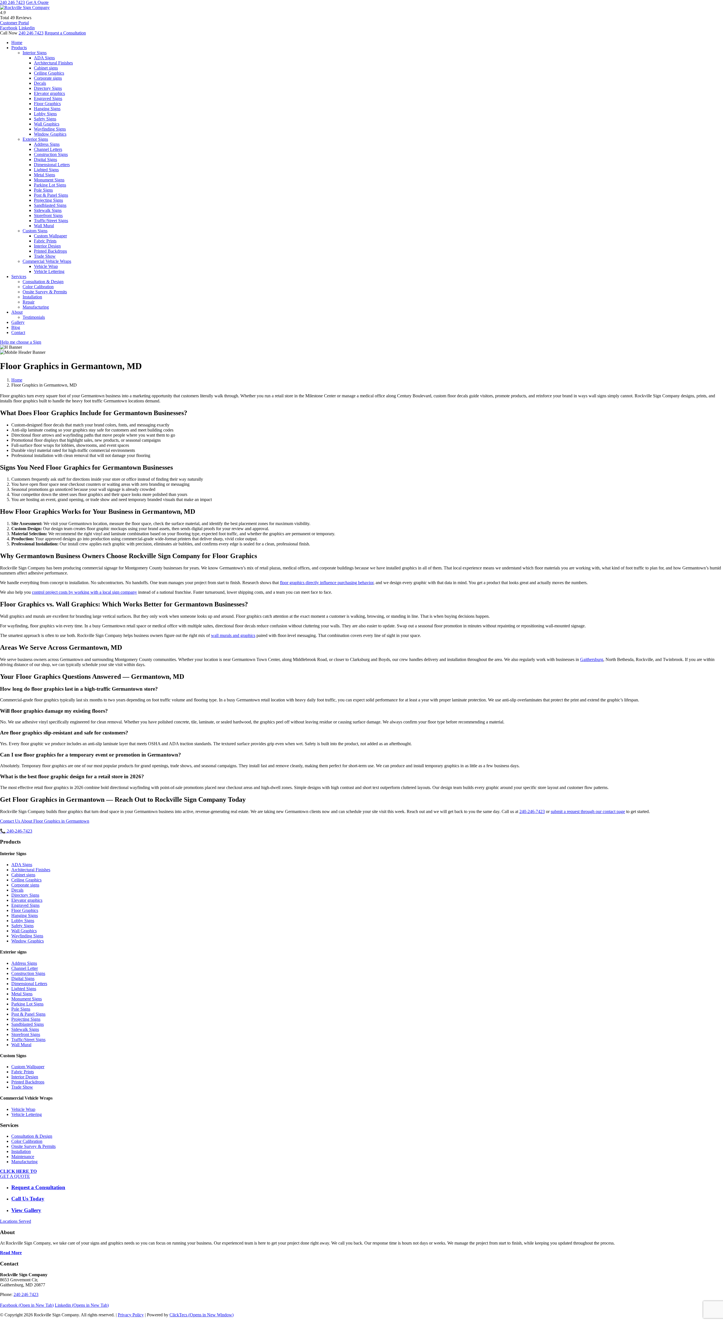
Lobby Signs (45, 113)
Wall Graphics (46, 124)
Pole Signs (43, 190)
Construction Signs (51, 154)
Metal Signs (44, 174)
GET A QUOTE (18, 1174)
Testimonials (34, 317)
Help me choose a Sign (20, 342)
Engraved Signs (48, 98)
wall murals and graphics (233, 635)
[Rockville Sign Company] (25, 7)
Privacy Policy (131, 1314)
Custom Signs (35, 230)
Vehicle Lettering (49, 271)
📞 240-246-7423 (16, 831)
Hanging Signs (47, 108)
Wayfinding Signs (50, 129)
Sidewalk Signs (48, 210)
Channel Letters (48, 149)
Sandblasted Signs (50, 205)
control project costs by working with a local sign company (84, 592)
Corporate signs (48, 78)
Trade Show (45, 256)
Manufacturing (36, 307)
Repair (28, 302)
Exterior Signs (35, 139)
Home (16, 42)
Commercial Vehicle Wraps (47, 261)
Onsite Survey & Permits (45, 291)
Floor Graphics (47, 103)
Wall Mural (44, 225)
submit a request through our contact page (588, 811)
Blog (15, 327)
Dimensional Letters (52, 164)
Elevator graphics (49, 93)
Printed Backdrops (50, 251)
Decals (40, 83)
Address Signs (47, 144)
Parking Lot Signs (50, 185)
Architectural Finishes (53, 62)
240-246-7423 (532, 811)
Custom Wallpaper (50, 235)
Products (19, 47)
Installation (32, 296)
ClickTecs (201, 1314)
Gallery (18, 322)
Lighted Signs (46, 169)
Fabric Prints (45, 241)
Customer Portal (14, 22)
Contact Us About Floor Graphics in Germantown (44, 821)
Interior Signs (35, 52)
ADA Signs (44, 57)
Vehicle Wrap (46, 266)
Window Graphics (50, 134)
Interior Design (47, 246)
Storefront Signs (48, 215)
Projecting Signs (48, 200)
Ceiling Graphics (49, 73)
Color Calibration (38, 286)
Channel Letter (24, 968)
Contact (18, 332)
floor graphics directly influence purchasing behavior (326, 582)
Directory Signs (48, 88)
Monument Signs (49, 179)
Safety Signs (45, 118)
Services (18, 276)
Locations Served (15, 1221)
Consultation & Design (43, 281)
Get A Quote (37, 2)
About (17, 312)
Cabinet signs (46, 68)
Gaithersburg (591, 659)
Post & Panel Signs (51, 195)
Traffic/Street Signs (51, 220)
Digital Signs (45, 159)
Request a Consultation (65, 33)
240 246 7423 (12, 2)
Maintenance (22, 1156)
